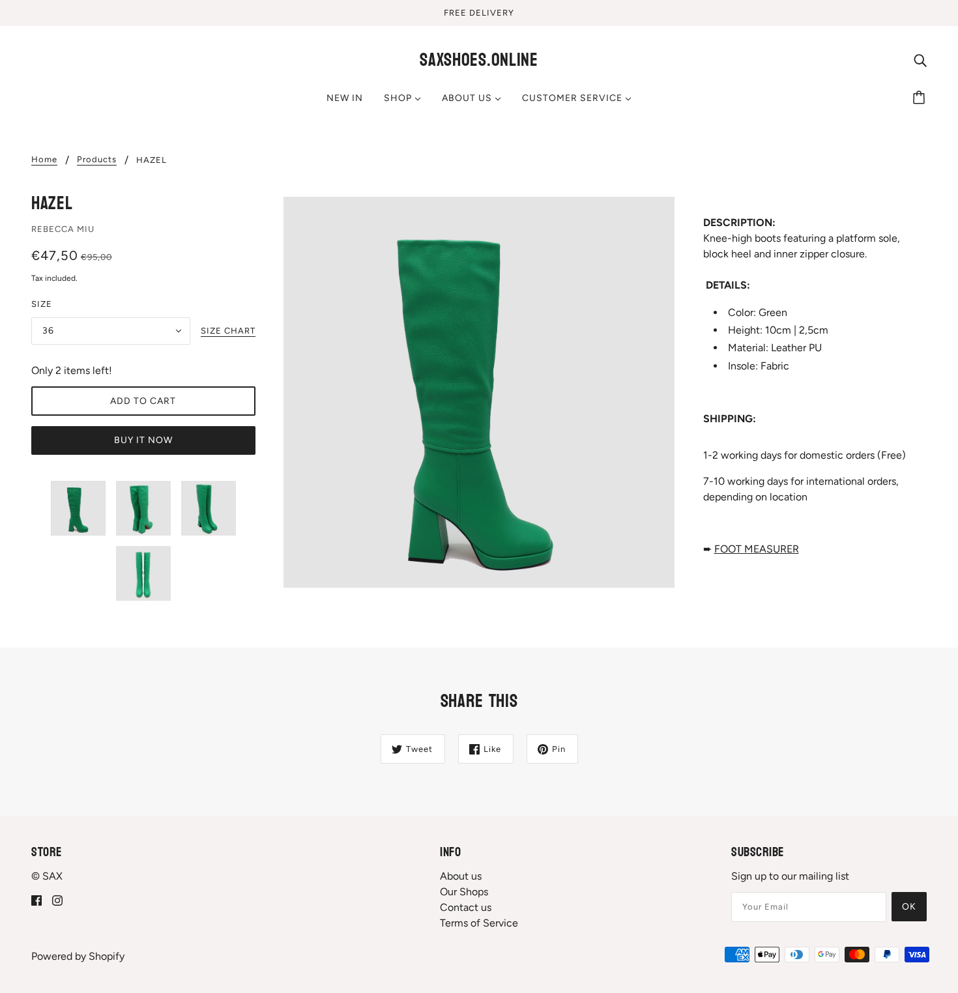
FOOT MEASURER (756, 549)
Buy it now (143, 440)
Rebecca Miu (62, 229)
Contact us (465, 907)
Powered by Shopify (77, 956)
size (41, 304)
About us (461, 876)
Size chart (228, 331)
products (97, 159)
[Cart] (921, 98)
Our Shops (464, 891)
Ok (909, 906)
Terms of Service (479, 923)
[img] (920, 60)
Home (44, 159)
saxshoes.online (479, 60)
